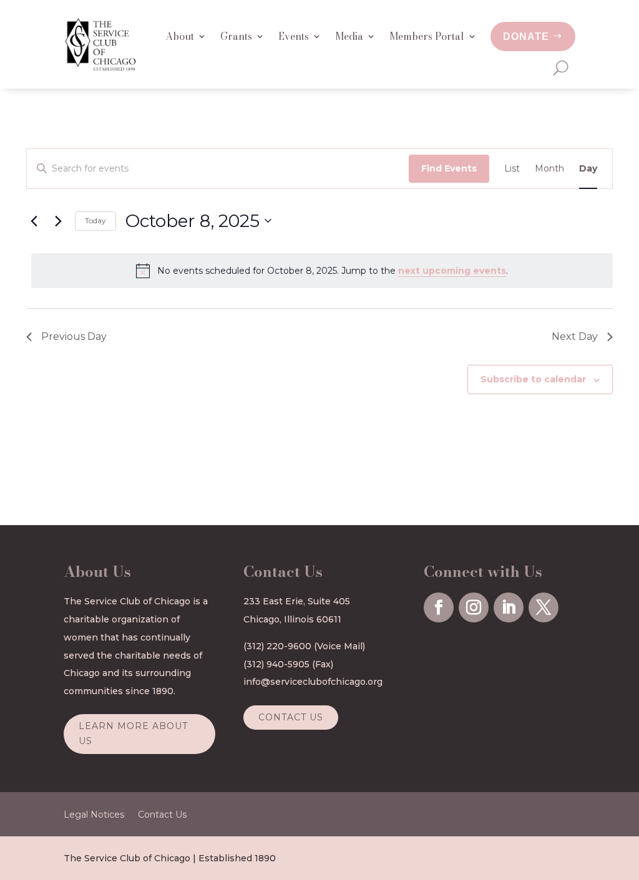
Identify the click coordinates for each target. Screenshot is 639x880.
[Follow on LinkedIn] (509, 607)
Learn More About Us (133, 733)
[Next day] (58, 220)
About (179, 36)
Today (95, 220)
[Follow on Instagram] (474, 607)
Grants (236, 36)
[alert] (322, 270)
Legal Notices (94, 815)
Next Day (575, 336)
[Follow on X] (544, 607)
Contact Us (290, 717)
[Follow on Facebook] (439, 607)
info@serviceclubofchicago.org (313, 681)
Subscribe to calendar (533, 379)
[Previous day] (33, 220)
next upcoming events (452, 270)
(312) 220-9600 (277, 646)
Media (349, 36)
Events (293, 36)
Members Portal (426, 36)
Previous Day (74, 336)
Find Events (449, 168)
